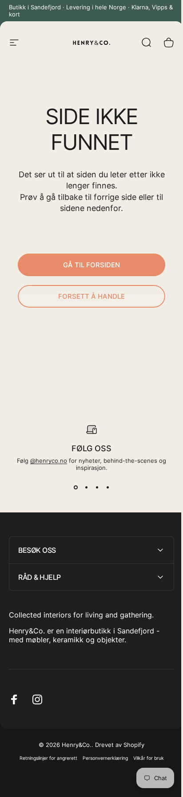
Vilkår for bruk (145, 758)
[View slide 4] (107, 487)
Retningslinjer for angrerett (45, 758)
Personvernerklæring (101, 758)
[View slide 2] (86, 487)
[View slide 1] (75, 487)
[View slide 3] (97, 487)
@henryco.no (48, 460)
